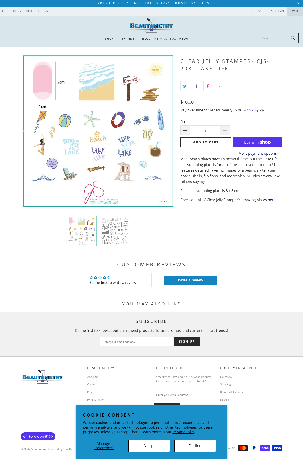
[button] (111, 38)
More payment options (257, 153)
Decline (195, 445)
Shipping (225, 384)
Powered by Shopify (60, 449)
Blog (90, 392)
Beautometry (38, 449)
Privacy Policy (184, 431)
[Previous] (24, 131)
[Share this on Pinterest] (208, 86)
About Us (92, 377)
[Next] (172, 131)
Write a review (190, 280)
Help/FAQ (226, 377)
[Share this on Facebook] (196, 86)
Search (224, 400)
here (271, 199)
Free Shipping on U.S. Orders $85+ (29, 11)
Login (279, 11)
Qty (182, 121)
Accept (149, 445)
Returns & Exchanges (233, 392)
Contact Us (94, 384)
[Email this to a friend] (219, 86)
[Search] (293, 38)
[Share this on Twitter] (185, 86)
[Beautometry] (151, 25)
